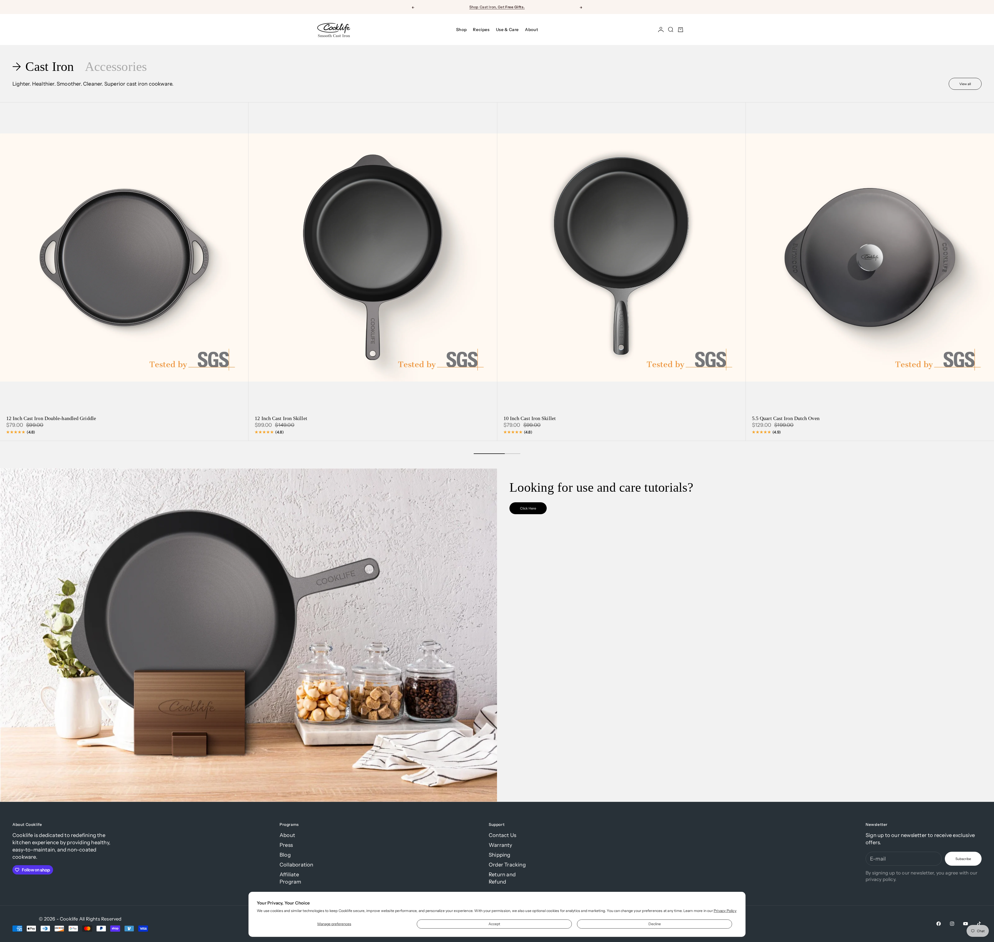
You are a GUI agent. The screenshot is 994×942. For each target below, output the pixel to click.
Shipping (499, 855)
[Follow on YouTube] (965, 923)
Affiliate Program (290, 878)
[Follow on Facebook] (938, 923)
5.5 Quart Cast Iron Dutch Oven (786, 419)
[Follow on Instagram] (952, 923)
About (531, 29)
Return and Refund (502, 878)
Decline (654, 924)
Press (286, 845)
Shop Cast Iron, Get (497, 7)
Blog (285, 855)
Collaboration (296, 865)
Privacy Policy (725, 910)
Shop (461, 29)
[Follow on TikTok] (979, 923)
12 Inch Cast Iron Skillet (281, 419)
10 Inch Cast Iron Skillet (529, 419)
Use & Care (507, 29)
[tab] (44, 66)
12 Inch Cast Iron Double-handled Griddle (51, 419)
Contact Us (502, 835)
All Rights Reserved (100, 919)
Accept (494, 924)
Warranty (500, 845)
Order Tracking (507, 865)
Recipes (481, 29)
